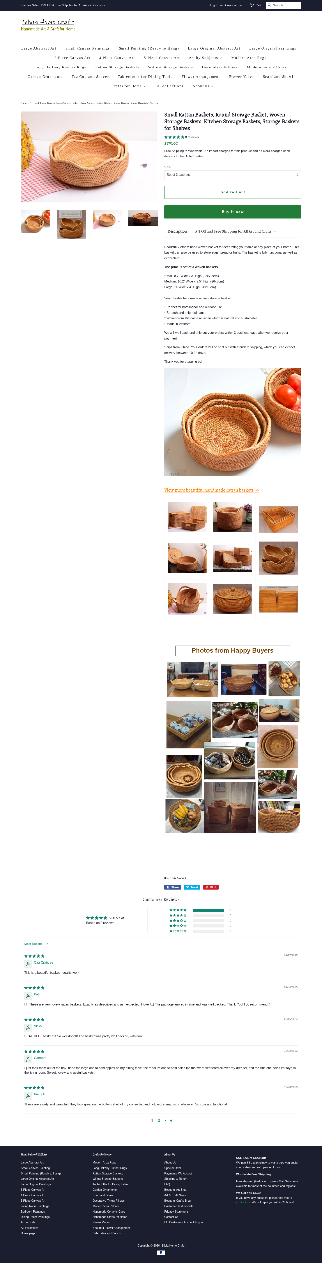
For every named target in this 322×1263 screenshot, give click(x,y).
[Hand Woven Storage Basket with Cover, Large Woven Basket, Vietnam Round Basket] (187, 572)
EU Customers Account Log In (183, 1222)
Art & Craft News (175, 1195)
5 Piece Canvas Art (162, 58)
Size (167, 167)
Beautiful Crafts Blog (177, 1200)
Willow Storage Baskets (170, 67)
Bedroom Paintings (33, 1211)
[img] (34, 956)
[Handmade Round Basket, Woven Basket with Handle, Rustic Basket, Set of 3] (187, 614)
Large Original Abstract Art (214, 48)
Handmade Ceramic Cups (109, 1211)
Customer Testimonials (178, 1206)
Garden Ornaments (45, 77)
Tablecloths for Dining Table (145, 77)
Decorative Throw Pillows (109, 1200)
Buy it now (233, 212)
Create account (234, 5)
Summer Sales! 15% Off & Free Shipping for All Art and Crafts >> (63, 5)
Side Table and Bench (106, 1233)
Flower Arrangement (201, 77)
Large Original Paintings (272, 48)
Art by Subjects (204, 58)
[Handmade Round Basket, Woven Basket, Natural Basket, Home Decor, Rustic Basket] (278, 573)
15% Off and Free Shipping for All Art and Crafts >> (235, 231)
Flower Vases (241, 77)
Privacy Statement (176, 1211)
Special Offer (172, 1168)
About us (202, 86)
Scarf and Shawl (278, 77)
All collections (169, 86)
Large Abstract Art (39, 48)
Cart (258, 5)
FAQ (167, 1184)
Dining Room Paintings (35, 1217)
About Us (170, 1162)
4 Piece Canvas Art (117, 58)
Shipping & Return (175, 1178)
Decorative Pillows (220, 67)
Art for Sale (28, 1222)
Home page (28, 1233)
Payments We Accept (178, 1173)
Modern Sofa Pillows (266, 67)
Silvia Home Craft (172, 1245)
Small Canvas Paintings (87, 48)
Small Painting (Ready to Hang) (149, 48)
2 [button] (159, 1120)
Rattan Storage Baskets (117, 67)
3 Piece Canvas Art (72, 58)
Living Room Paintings (35, 1206)
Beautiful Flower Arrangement (111, 1227)
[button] (174, 137)
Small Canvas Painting (35, 1168)
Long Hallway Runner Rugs (60, 67)
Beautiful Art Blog (175, 1189)
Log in (214, 5)
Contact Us (171, 1217)
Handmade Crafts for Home (110, 1217)
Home (24, 103)
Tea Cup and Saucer (90, 77)
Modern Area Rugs (248, 58)
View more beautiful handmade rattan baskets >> (211, 490)
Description (177, 231)
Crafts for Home (127, 86)
